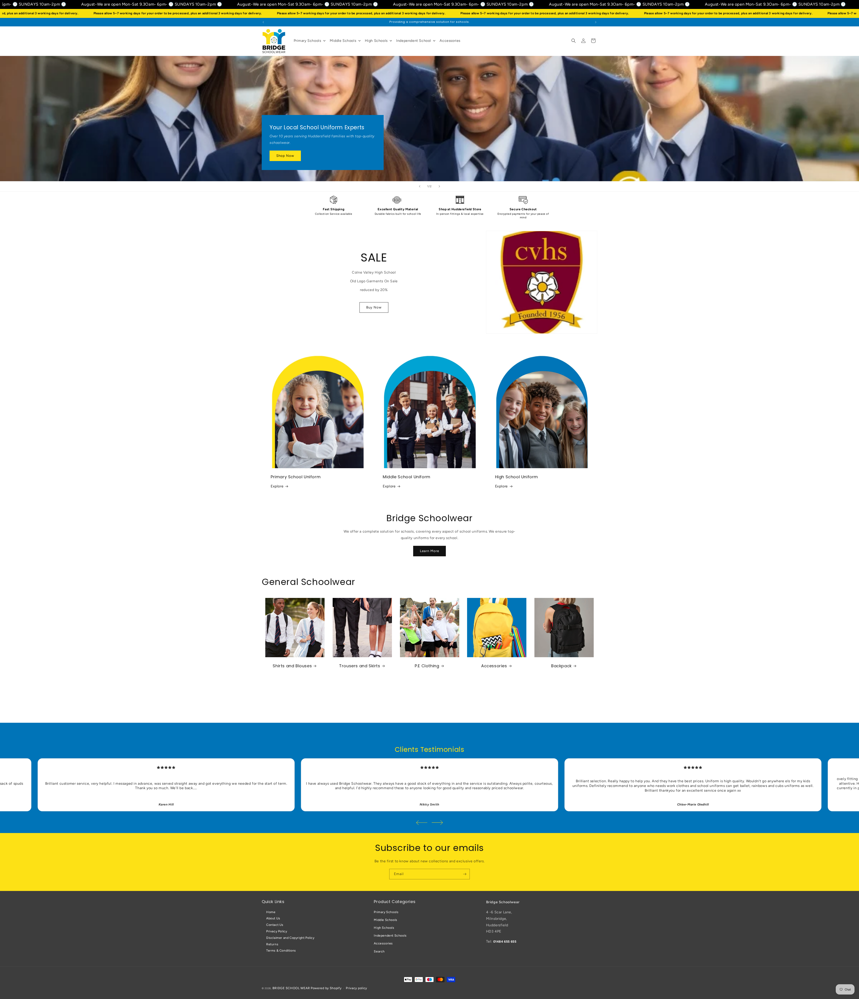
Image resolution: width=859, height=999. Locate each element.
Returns (272, 944)
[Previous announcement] (263, 22)
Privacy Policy (276, 931)
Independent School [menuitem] (413, 40)
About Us (273, 918)
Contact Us (274, 925)
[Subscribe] (465, 874)
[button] (573, 41)
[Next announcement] (596, 22)
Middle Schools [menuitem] (343, 40)
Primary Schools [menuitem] (307, 40)
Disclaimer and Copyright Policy (290, 938)
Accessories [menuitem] (450, 40)
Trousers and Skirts (359, 665)
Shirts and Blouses (292, 665)
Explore (277, 486)
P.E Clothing (427, 665)
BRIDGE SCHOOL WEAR (291, 988)
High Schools (384, 928)
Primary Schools (386, 912)
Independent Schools (390, 935)
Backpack (561, 665)
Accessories (494, 665)
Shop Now (285, 156)
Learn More (429, 551)
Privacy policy (356, 988)
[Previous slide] (420, 186)
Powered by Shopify (326, 988)
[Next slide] (439, 186)
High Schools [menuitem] (376, 40)
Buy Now (374, 307)
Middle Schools (385, 920)
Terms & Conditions (281, 951)
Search (379, 951)
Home (270, 912)
